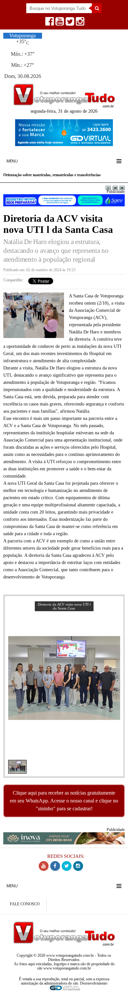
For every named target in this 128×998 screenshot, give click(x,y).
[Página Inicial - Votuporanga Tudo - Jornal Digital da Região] (64, 106)
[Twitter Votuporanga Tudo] (69, 23)
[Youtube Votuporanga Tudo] (59, 23)
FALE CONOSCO (25, 904)
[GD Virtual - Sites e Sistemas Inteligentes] (64, 144)
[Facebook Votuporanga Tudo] (49, 23)
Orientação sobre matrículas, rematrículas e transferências (52, 175)
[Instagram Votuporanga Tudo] (79, 23)
